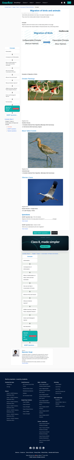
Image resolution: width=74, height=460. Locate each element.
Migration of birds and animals (12, 109)
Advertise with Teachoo (54, 452)
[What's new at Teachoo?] (61, 2)
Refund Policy (44, 452)
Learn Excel (58, 386)
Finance (45, 2)
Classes (25, 2)
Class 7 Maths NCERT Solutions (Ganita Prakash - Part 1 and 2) (44, 390)
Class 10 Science (26, 404)
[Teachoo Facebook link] (30, 447)
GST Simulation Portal (27, 395)
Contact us (22, 452)
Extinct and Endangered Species (11, 96)
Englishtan (58, 399)
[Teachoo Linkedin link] (43, 447)
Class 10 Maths (26, 402)
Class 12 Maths (26, 411)
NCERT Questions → (12, 115)
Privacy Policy (37, 452)
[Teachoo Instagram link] (34, 447)
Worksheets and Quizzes (28, 390)
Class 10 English (26, 406)
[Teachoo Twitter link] (37, 447)
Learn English (58, 384)
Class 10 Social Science (28, 409)
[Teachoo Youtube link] (40, 447)
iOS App (8, 386)
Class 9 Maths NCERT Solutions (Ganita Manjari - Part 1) (44, 402)
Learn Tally (58, 389)
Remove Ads (54, 232)
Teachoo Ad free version (28, 388)
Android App (9, 384)
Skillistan (25, 393)
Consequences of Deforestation (12, 57)
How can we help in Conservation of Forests (10, 71)
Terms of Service (29, 452)
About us (17, 452)
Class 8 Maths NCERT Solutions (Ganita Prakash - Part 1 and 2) (44, 396)
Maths (31, 2)
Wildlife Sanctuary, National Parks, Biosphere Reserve (11, 89)
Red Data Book (9, 101)
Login (69, 2)
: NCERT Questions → (41, 232)
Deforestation (8, 51)
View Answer (25, 221)
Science (38, 2)
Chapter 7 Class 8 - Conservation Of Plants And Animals (23, 7)
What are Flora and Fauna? (11, 77)
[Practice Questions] (64, 2)
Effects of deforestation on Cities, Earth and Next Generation (11, 64)
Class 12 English (26, 413)
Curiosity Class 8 (8, 7)
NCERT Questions (12, 128)
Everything (17, 2)
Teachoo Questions (12, 130)
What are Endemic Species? (11, 82)
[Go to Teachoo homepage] (7, 2)
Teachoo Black (25, 363)
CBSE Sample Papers (60, 406)
